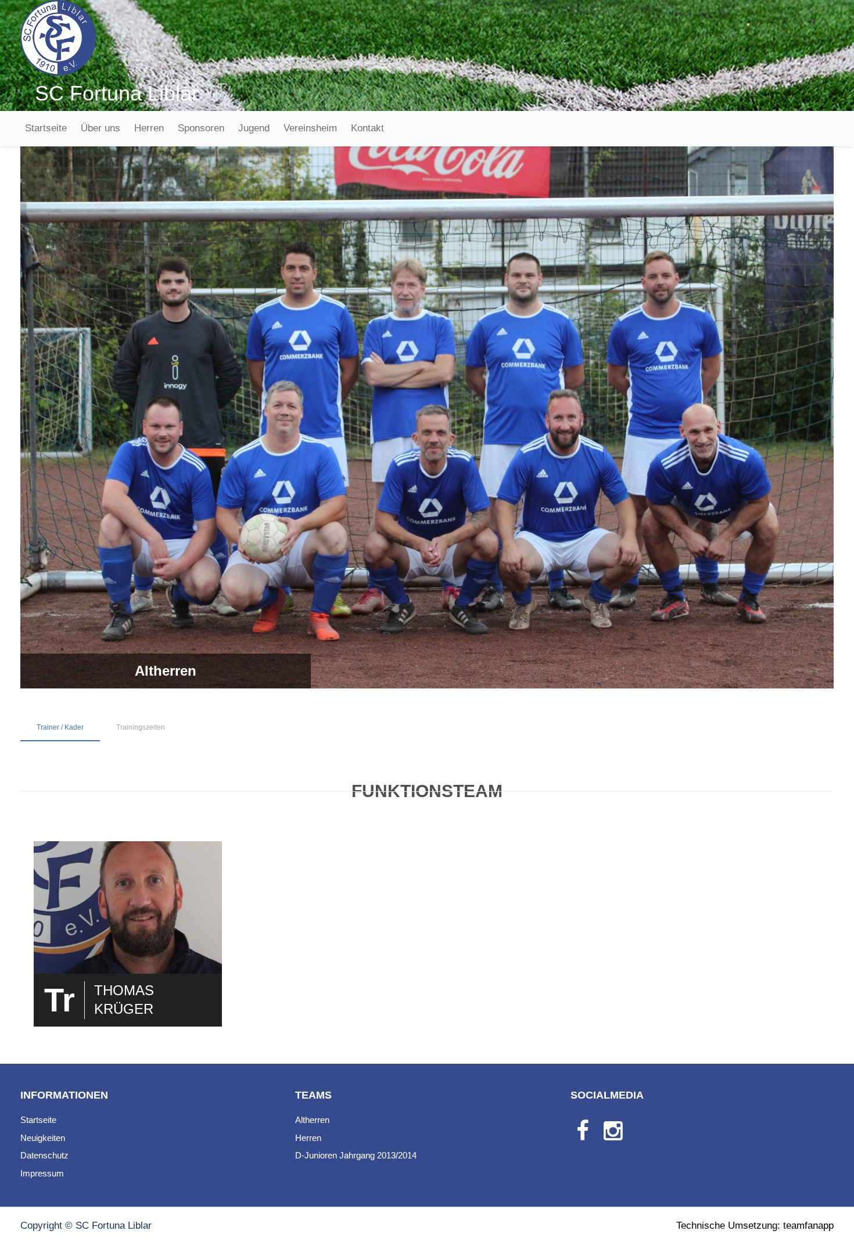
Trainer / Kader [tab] (60, 727)
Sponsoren (201, 128)
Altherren (312, 1120)
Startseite (46, 128)
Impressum (42, 1173)
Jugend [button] (254, 128)
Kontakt (367, 128)
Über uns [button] (100, 128)
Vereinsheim (310, 128)
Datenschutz (44, 1155)
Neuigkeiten (42, 1138)
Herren (149, 128)
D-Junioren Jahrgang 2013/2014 (356, 1155)
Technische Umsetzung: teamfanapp (755, 1225)
